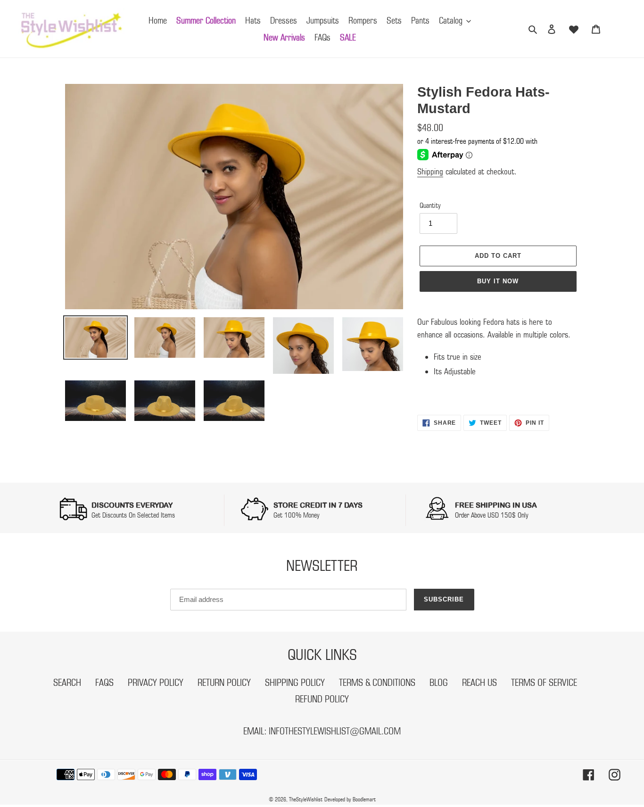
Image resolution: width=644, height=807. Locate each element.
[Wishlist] (573, 28)
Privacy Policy (155, 682)
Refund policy (322, 699)
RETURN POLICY (224, 682)
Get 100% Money (296, 515)
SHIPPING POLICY (295, 682)
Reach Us (479, 682)
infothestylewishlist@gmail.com (335, 731)
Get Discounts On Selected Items (133, 515)
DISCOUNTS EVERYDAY (132, 505)
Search (67, 682)
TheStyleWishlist (305, 799)
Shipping (430, 171)
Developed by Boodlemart (350, 799)
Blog (438, 682)
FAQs (104, 682)
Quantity (430, 205)
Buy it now (498, 281)
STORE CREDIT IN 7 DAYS (318, 505)
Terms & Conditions (377, 682)
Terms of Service (544, 682)
